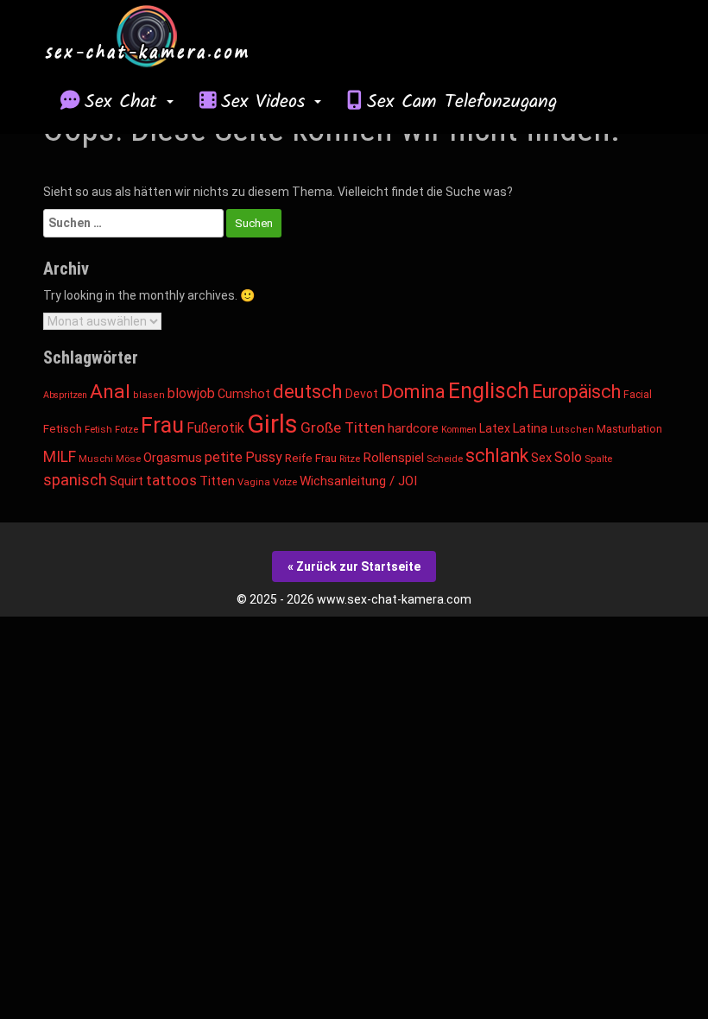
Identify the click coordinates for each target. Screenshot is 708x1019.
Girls (272, 424)
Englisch (488, 390)
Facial (637, 395)
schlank (496, 455)
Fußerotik (215, 428)
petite (224, 457)
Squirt (126, 481)
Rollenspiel (393, 457)
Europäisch (576, 391)
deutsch (308, 391)
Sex (541, 458)
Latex (494, 428)
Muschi (96, 459)
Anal (110, 391)
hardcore (413, 428)
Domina (413, 391)
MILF (59, 456)
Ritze (349, 459)
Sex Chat (125, 101)
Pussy (263, 457)
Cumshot (244, 394)
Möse (128, 459)
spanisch (75, 480)
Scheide (445, 459)
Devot (361, 394)
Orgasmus (172, 457)
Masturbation (629, 428)
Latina (530, 428)
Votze (285, 482)
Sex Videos (267, 101)
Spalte (598, 459)
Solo (568, 457)
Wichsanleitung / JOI (358, 481)
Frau (162, 425)
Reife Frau (311, 458)
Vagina (253, 482)
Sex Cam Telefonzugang (462, 101)
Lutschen (572, 429)
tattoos (171, 480)
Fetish (98, 429)
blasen (149, 395)
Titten (217, 481)
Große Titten (342, 427)
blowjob (191, 393)
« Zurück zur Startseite (354, 566)
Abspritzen (65, 395)
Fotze (126, 429)
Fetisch (62, 428)
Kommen (459, 429)
